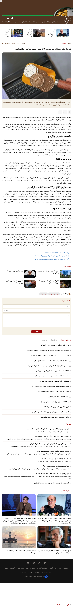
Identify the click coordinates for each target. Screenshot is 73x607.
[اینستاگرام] (34, 563)
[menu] (3, 18)
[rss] (45, 563)
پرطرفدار (54, 340)
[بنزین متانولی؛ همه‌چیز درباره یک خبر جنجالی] (17, 33)
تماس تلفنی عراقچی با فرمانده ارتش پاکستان (55, 345)
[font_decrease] (60, 112)
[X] (39, 563)
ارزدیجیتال (43, 294)
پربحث (44, 340)
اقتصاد (33, 22)
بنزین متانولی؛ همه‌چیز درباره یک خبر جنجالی (7, 33)
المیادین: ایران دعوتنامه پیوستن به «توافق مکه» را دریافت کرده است (48, 350)
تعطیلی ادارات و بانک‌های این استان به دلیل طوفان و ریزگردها (50, 355)
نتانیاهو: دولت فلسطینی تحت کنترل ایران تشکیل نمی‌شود (51, 371)
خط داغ (68, 424)
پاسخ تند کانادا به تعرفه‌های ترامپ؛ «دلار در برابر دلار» (51, 376)
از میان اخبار (67, 267)
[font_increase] (69, 112)
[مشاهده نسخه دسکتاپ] (8, 18)
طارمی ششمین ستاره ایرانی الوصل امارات (56, 407)
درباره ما (65, 568)
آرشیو (51, 568)
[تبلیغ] (36, 8)
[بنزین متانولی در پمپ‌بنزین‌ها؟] (30, 274)
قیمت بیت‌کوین (53, 294)
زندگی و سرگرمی (40, 22)
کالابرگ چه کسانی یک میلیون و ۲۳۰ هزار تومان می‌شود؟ (49, 282)
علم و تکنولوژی (26, 22)
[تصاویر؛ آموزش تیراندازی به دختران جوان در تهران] (39, 33)
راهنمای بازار (8, 22)
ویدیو (14, 22)
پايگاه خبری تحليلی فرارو (33, 573)
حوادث (49, 22)
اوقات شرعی (20, 568)
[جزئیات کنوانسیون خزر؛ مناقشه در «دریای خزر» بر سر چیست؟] (19, 537)
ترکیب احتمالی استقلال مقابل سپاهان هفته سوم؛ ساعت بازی (50, 386)
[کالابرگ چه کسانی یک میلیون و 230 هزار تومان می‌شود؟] (65, 284)
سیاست (59, 22)
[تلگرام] (28, 563)
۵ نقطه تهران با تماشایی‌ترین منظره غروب (56, 253)
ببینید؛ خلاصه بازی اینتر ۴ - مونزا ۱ (57, 396)
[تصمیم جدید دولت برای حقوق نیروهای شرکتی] (30, 284)
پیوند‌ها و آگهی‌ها (42, 568)
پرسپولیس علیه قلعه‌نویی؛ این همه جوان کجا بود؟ (54, 381)
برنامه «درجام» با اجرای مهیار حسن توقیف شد (55, 417)
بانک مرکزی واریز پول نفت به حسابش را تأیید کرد (48, 272)
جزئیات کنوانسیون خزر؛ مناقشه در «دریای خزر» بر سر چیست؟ (21, 552)
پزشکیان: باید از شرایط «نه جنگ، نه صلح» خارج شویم (51, 360)
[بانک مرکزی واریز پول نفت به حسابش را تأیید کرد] (65, 274)
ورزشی (54, 22)
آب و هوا (12, 568)
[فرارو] (67, 20)
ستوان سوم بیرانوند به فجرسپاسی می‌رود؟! (56, 466)
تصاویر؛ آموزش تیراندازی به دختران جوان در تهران (29, 33)
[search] (12, 18)
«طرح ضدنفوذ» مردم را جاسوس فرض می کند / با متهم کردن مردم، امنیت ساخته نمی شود (54, 552)
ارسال (36, 331)
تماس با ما (58, 568)
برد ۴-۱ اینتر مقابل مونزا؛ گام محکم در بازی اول (55, 402)
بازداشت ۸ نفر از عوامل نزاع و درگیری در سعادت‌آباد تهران (51, 483)
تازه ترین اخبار (66, 340)
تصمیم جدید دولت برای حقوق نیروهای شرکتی (14, 282)
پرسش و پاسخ (30, 568)
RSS (6, 568)
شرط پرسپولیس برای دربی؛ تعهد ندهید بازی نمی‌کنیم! (52, 473)
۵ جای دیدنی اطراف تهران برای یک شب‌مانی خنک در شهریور (51, 259)
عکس (18, 22)
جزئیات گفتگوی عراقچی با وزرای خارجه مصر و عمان (53, 391)
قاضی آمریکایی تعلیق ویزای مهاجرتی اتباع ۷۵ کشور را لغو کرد (50, 412)
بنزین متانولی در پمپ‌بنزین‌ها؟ (15, 271)
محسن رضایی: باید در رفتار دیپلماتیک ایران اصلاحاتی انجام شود (48, 366)
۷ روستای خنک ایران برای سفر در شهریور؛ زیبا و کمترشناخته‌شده (50, 256)
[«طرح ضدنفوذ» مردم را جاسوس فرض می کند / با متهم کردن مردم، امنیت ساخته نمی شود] (54, 537)
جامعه (1, 22)
